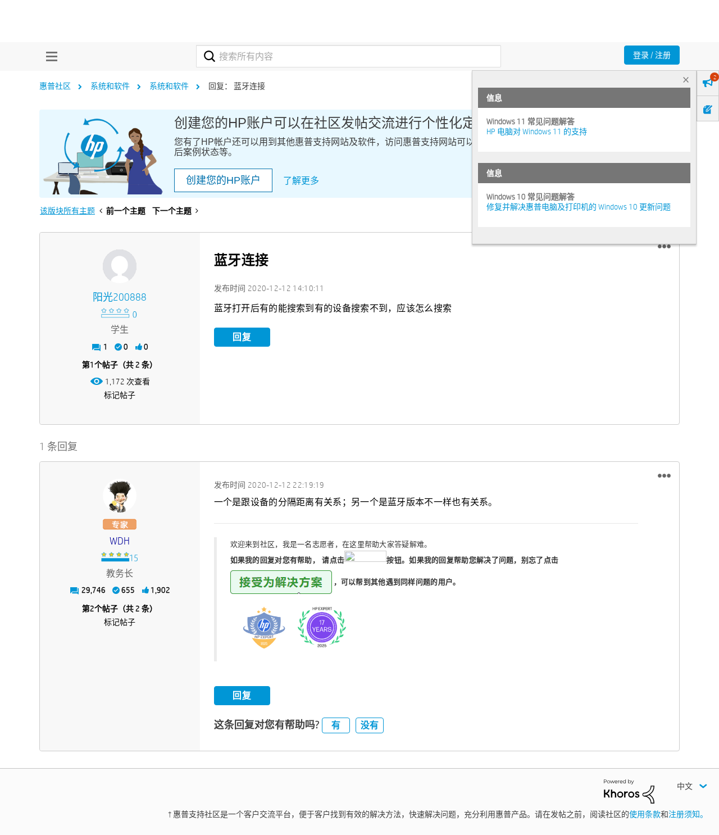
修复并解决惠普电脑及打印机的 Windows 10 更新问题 (578, 207)
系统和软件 (110, 86)
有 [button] (335, 725)
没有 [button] (370, 725)
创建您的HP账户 (223, 180)
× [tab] (685, 79)
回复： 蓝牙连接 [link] (236, 86)
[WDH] (119, 495)
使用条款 (645, 814)
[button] (664, 247)
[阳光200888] (119, 266)
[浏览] (48, 56)
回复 (242, 337)
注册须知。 (688, 814)
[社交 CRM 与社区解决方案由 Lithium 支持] (629, 791)
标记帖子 (119, 395)
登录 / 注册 (652, 55)
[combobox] (348, 56)
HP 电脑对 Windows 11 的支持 (536, 131)
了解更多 (301, 180)
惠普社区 (55, 86)
